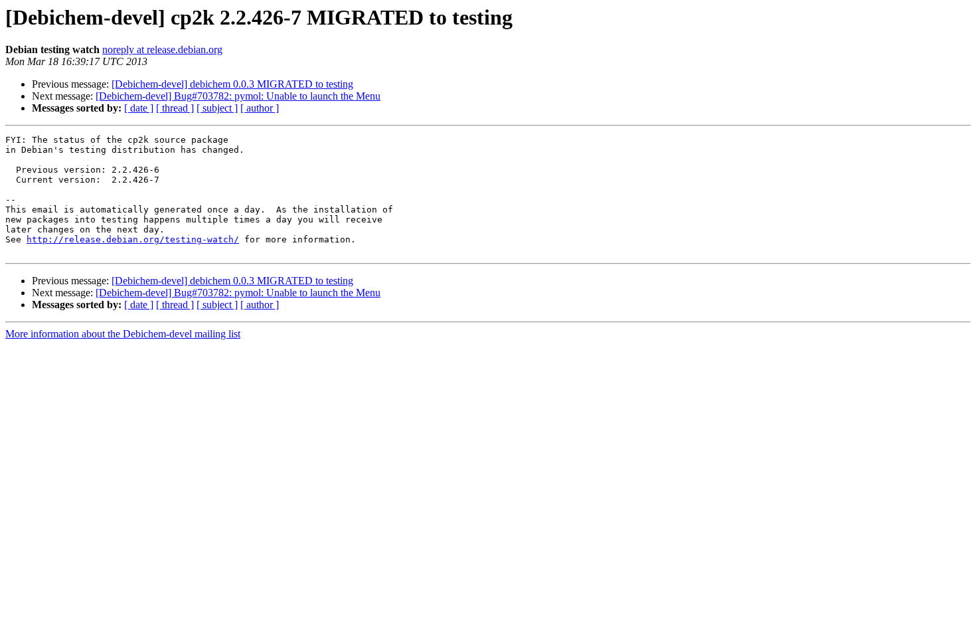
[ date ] (138, 108)
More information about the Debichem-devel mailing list (122, 333)
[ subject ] (217, 108)
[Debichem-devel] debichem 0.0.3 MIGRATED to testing (232, 84)
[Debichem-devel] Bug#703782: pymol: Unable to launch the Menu (238, 96)
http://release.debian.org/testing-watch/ (133, 239)
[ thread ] (175, 108)
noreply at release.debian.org (162, 49)
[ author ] (259, 108)
